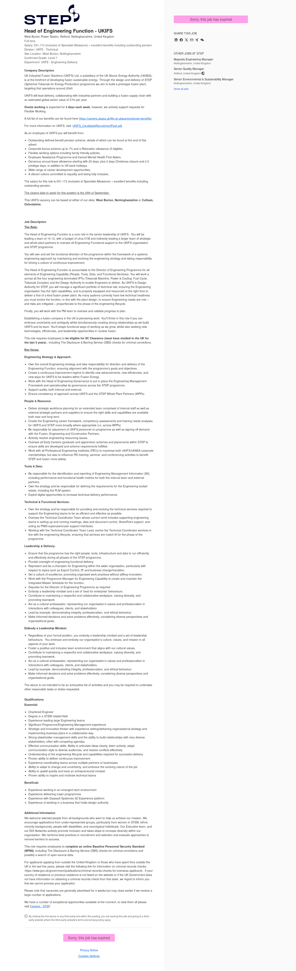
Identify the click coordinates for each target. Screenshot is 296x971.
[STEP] (52, 14)
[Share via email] (191, 40)
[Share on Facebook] (181, 40)
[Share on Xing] (197, 40)
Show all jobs (181, 88)
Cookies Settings (89, 956)
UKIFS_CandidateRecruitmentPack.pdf (97, 126)
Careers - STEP (40, 906)
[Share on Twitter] (186, 40)
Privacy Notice (89, 950)
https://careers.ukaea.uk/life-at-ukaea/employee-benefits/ (115, 118)
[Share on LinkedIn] (176, 40)
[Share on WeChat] (202, 40)
